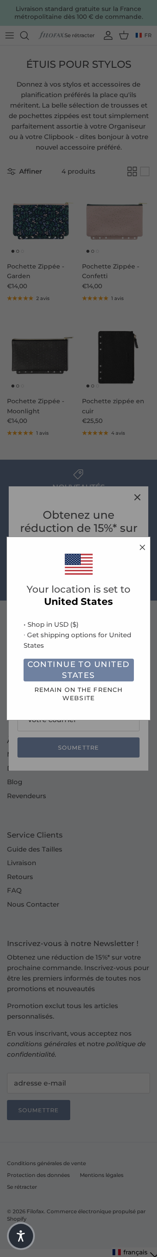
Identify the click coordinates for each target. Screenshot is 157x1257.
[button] (21, 1236)
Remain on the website (78, 694)
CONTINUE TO (78, 670)
